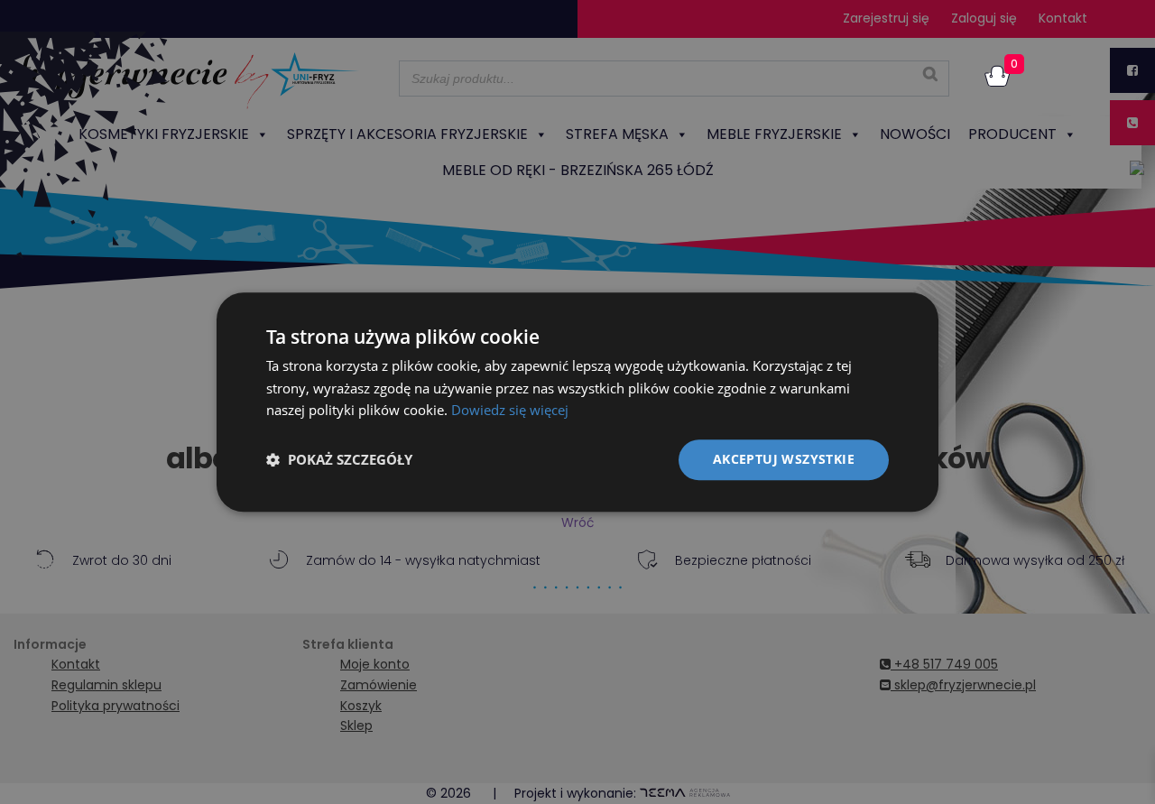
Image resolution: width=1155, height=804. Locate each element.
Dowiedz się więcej (509, 411)
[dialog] (577, 402)
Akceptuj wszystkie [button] (784, 458)
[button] (339, 460)
